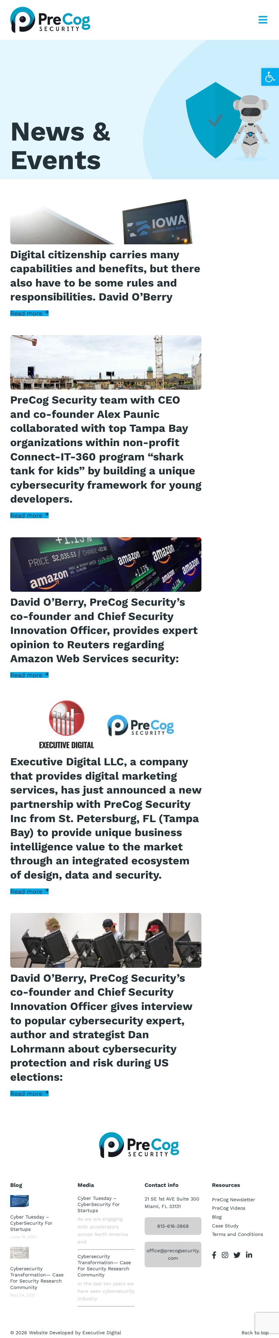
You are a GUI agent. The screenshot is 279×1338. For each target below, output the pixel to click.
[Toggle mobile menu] (264, 20)
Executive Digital (101, 1332)
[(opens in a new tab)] (19, 1201)
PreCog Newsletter (233, 1199)
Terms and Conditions (237, 1234)
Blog (216, 1217)
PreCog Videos (228, 1208)
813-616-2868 (173, 1226)
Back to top (255, 1332)
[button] (270, 77)
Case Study (225, 1225)
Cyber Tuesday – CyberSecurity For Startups (31, 1223)
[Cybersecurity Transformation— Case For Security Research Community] (19, 1253)
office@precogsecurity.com (173, 1254)
